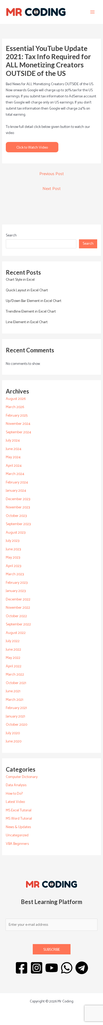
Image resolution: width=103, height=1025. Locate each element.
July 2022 (13, 641)
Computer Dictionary (22, 777)
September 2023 (18, 524)
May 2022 (13, 658)
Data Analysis (16, 785)
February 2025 (16, 416)
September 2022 (18, 624)
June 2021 (13, 691)
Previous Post (51, 174)
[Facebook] (21, 967)
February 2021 (16, 708)
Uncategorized (17, 835)
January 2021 (15, 716)
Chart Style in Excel (20, 280)
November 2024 (18, 424)
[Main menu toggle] (92, 12)
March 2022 (15, 675)
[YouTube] (51, 967)
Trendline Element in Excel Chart (31, 312)
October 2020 (16, 725)
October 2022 (16, 616)
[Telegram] (81, 967)
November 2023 (18, 507)
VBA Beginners (17, 844)
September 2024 (18, 432)
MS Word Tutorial (19, 819)
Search (11, 235)
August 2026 (16, 399)
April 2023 (13, 566)
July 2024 (13, 441)
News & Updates (18, 827)
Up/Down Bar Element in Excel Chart (33, 301)
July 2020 (13, 733)
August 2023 (15, 533)
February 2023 (16, 583)
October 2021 (16, 683)
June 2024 (13, 449)
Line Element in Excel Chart (27, 322)
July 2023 (12, 541)
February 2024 (17, 482)
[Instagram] (36, 967)
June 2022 (13, 650)
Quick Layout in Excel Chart (27, 290)
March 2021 (14, 700)
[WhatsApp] (66, 967)
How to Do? (14, 794)
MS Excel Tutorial (18, 810)
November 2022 (18, 608)
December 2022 (18, 599)
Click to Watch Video (32, 148)
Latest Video (15, 802)
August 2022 (16, 633)
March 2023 (15, 574)
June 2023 (13, 549)
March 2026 (15, 407)
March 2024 (15, 474)
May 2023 (13, 558)
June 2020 (13, 741)
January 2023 (16, 591)
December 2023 (18, 499)
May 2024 (13, 457)
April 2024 (14, 466)
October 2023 (16, 516)
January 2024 (16, 491)
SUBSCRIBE (51, 950)
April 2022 (13, 666)
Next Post (52, 188)
